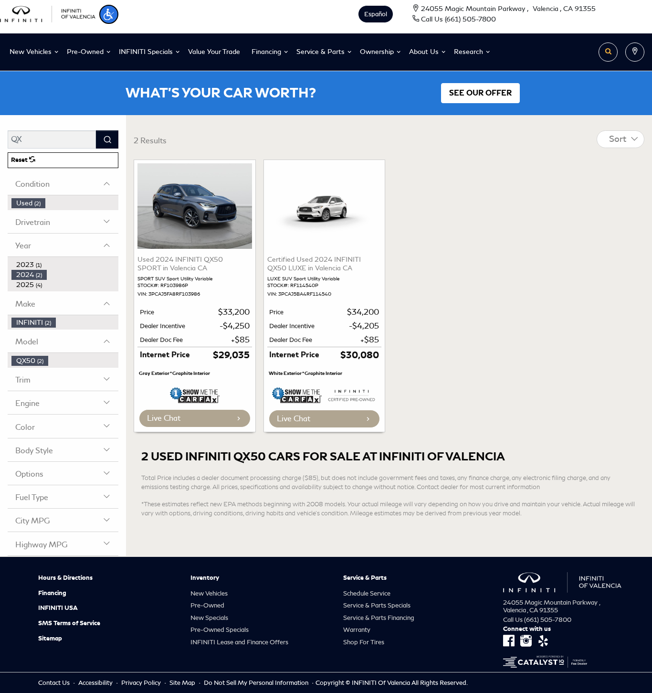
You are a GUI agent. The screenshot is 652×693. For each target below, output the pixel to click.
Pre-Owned (207, 605)
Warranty (356, 629)
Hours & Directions (65, 578)
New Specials (209, 617)
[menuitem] (64, 203)
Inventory (204, 578)
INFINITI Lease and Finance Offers (239, 642)
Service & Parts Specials (376, 605)
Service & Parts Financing (378, 617)
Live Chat (163, 418)
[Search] (107, 139)
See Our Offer (480, 93)
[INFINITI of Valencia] (47, 12)
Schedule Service (366, 593)
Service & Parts (365, 578)
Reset (20, 160)
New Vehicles (209, 593)
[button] (108, 14)
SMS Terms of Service (69, 623)
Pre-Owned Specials (219, 629)
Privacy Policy (141, 682)
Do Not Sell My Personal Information (257, 682)
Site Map (183, 682)
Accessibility (96, 682)
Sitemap (50, 638)
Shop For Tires (363, 642)
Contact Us (54, 682)
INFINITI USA (58, 608)
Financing (52, 593)
